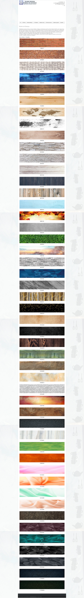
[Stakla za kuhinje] (28, 4)
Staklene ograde (56, 22)
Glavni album (22, 37)
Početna (24, 22)
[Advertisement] (42, 13)
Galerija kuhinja (29, 22)
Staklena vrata (42, 22)
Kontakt (61, 22)
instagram (64, 5)
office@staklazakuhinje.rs (33, 596)
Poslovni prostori (49, 22)
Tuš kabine (36, 22)
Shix (41, 596)
